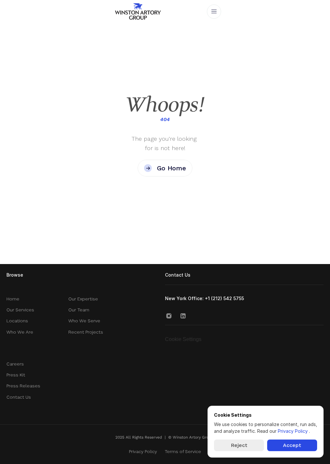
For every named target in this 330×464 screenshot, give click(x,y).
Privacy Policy (293, 431)
